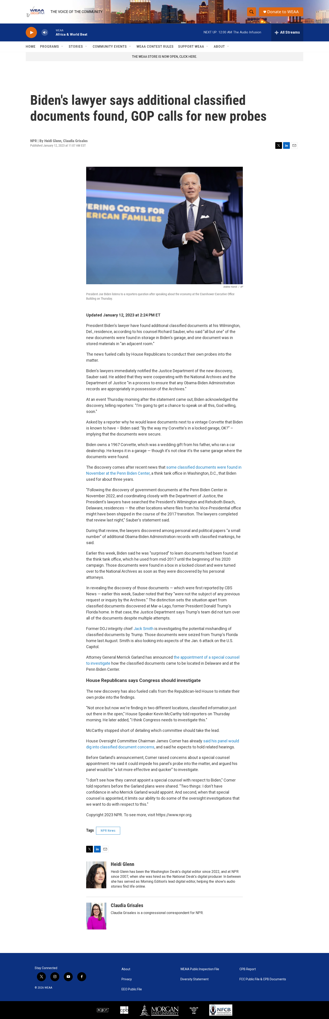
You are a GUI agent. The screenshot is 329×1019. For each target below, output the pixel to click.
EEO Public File (132, 989)
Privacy (127, 979)
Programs (49, 46)
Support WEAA (191, 46)
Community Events (110, 46)
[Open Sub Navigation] (62, 46)
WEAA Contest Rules (155, 46)
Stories (76, 46)
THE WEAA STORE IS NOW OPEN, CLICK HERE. (164, 56)
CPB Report (247, 969)
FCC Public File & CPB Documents (262, 979)
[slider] (52, 32)
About (219, 46)
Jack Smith (144, 628)
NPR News (108, 830)
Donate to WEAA (283, 11)
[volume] (45, 33)
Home (31, 46)
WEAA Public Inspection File (199, 969)
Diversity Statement (194, 979)
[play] (31, 32)
